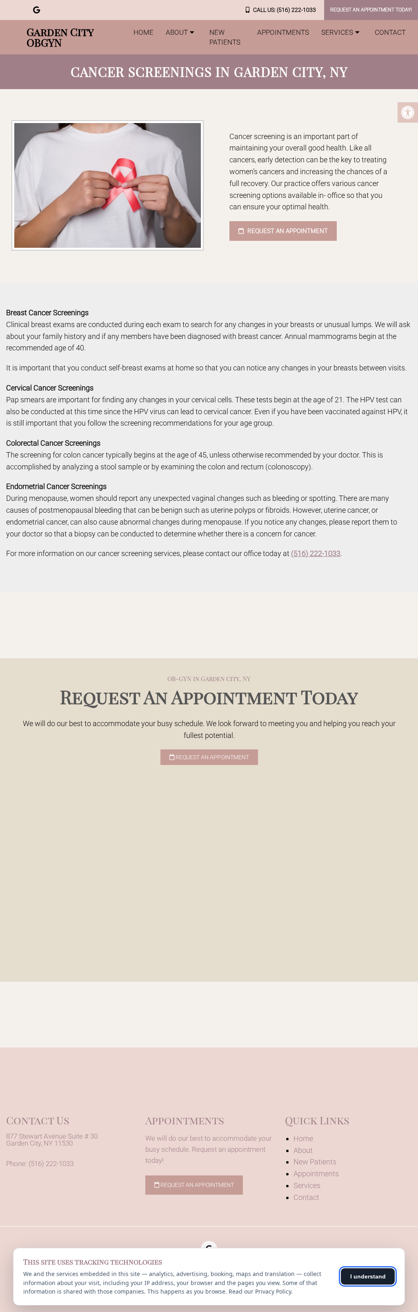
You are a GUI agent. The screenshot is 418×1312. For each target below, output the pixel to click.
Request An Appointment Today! (371, 10)
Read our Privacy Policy (260, 1291)
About (177, 32)
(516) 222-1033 (296, 10)
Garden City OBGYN (60, 37)
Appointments (283, 32)
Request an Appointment (287, 231)
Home (143, 32)
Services (337, 32)
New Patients (224, 37)
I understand (368, 1276)
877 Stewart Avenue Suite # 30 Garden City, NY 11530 (52, 1140)
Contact (390, 32)
